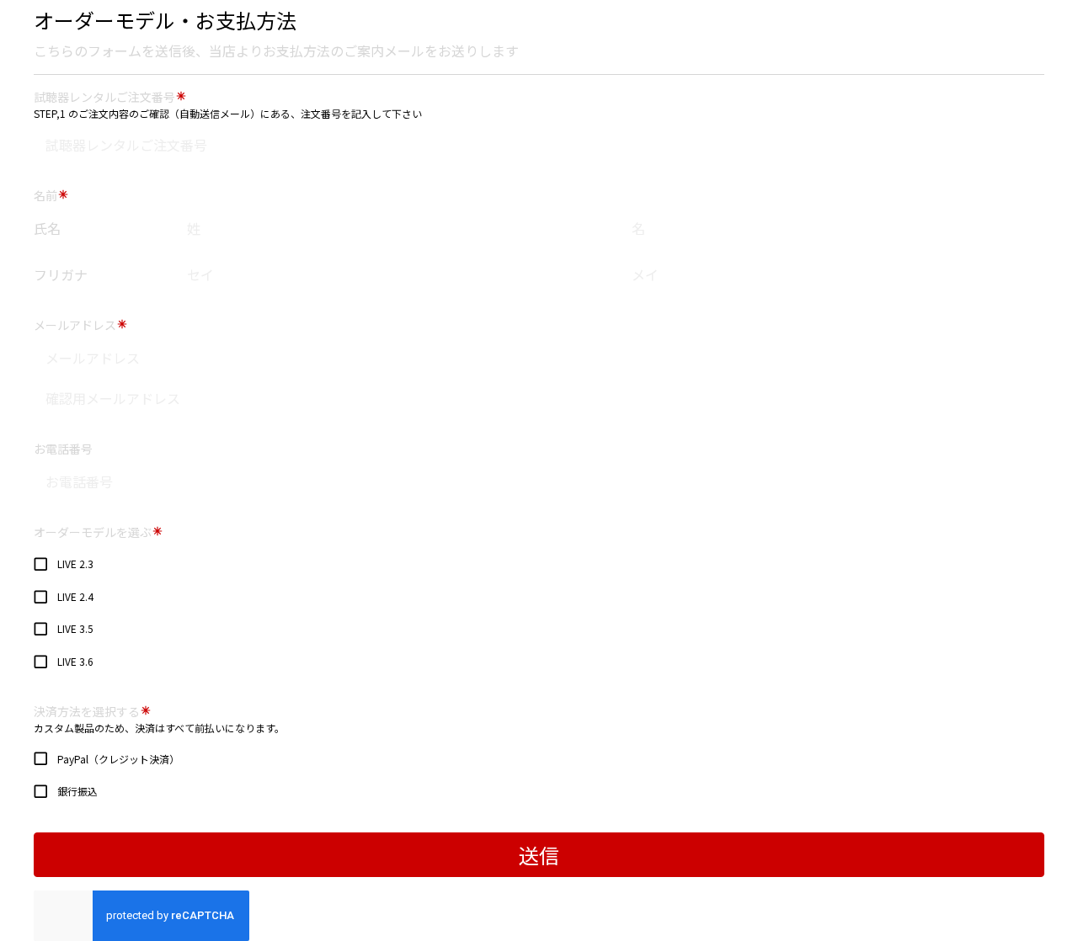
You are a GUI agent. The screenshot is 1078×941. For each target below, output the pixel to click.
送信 (539, 854)
